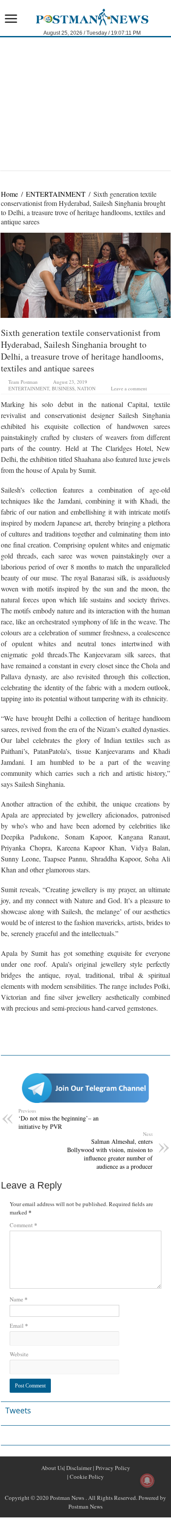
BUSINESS (63, 388)
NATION (86, 388)
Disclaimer (78, 1468)
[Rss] (64, 1487)
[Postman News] (85, 16)
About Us (52, 1468)
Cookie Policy (86, 1477)
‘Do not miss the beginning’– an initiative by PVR (58, 1119)
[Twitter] (85, 1487)
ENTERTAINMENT (56, 193)
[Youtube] (96, 1487)
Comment (23, 1225)
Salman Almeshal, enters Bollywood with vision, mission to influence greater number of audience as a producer (110, 1151)
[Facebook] (75, 1487)
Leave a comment (129, 388)
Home (9, 193)
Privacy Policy (112, 1468)
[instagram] (106, 1487)
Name (19, 1299)
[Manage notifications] (147, 1481)
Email (19, 1325)
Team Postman (23, 381)
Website (19, 1354)
